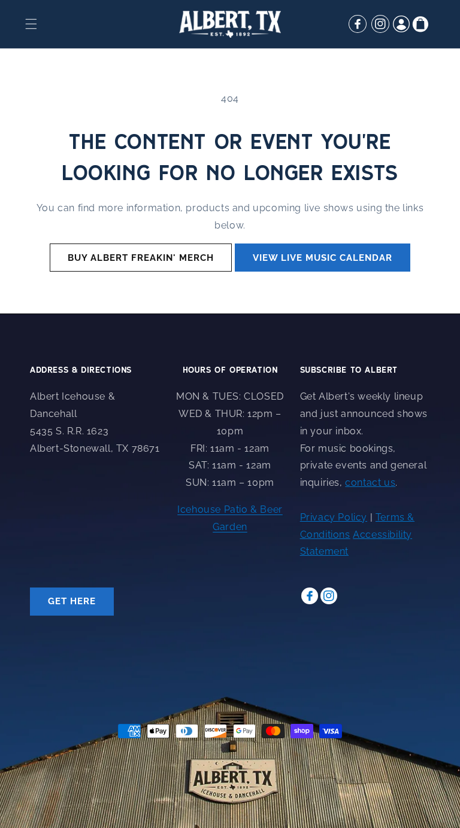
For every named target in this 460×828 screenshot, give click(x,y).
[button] (31, 24)
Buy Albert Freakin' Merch (141, 257)
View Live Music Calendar (322, 257)
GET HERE (72, 601)
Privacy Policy (333, 517)
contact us (370, 482)
